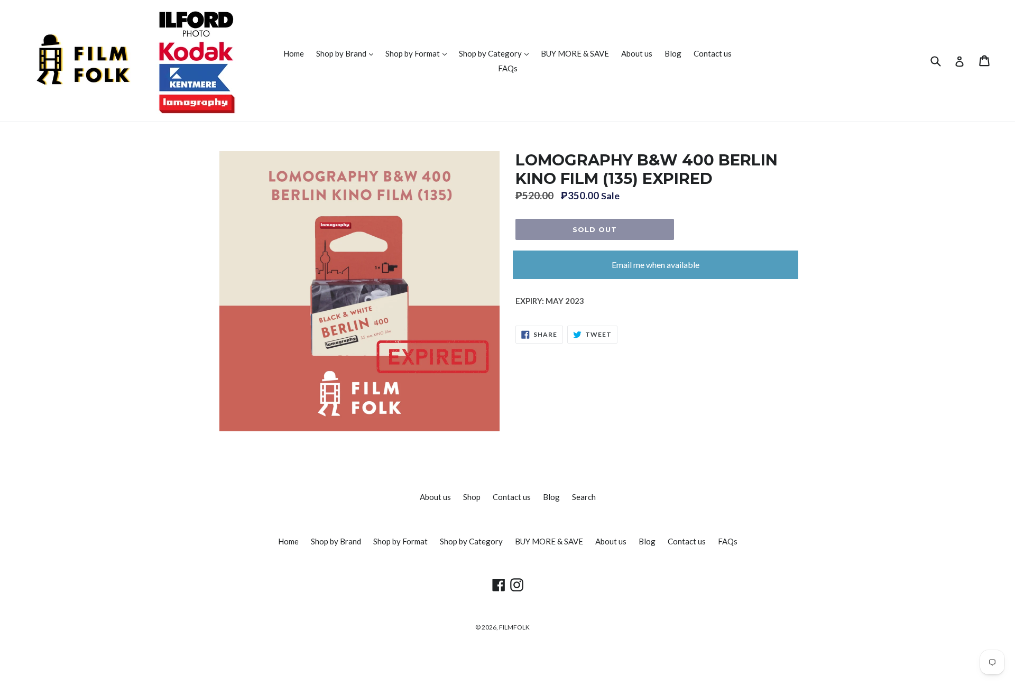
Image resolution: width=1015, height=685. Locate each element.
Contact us (713, 53)
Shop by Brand (347, 53)
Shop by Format (418, 53)
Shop (472, 497)
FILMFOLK (514, 627)
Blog (673, 53)
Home (293, 53)
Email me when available (655, 265)
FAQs (508, 68)
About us (636, 53)
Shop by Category (496, 53)
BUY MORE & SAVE (575, 53)
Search (584, 497)
